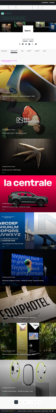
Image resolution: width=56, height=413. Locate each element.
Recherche (40, 7)
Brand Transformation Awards (24, 7)
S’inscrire (51, 2)
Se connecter (45, 2)
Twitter (52, 411)
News (44, 51)
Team (22, 51)
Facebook (50, 411)
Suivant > (40, 402)
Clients (29, 51)
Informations (4, 51)
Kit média (35, 7)
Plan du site (29, 411)
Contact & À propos (22, 411)
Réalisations (14, 51)
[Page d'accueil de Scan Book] (28, 13)
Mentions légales (37, 411)
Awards (37, 51)
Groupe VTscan (45, 411)
